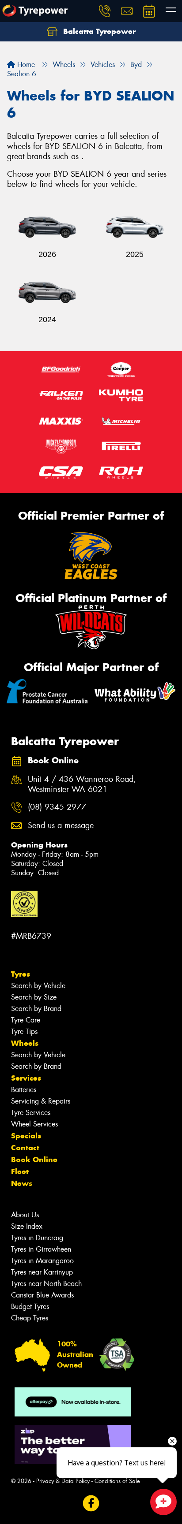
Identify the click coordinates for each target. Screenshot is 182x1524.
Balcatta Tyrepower (98, 31)
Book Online (34, 1159)
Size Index (26, 1226)
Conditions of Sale (117, 1481)
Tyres (20, 974)
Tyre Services (30, 1112)
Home (25, 64)
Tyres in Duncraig (37, 1237)
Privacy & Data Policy (63, 1481)
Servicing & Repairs (40, 1101)
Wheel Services (34, 1124)
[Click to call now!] (105, 11)
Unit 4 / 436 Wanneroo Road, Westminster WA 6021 (82, 784)
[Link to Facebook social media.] (91, 1503)
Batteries (23, 1089)
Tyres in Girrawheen (41, 1249)
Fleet (20, 1171)
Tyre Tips (24, 1031)
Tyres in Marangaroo (42, 1260)
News (21, 1183)
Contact (25, 1147)
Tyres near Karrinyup (42, 1272)
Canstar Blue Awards (42, 1295)
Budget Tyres (30, 1306)
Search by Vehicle (38, 985)
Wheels (24, 1043)
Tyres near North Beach (46, 1283)
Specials (26, 1136)
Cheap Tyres (29, 1318)
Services (26, 1078)
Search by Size (34, 997)
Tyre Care (25, 1020)
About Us (25, 1214)
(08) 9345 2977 (57, 807)
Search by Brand (36, 1008)
